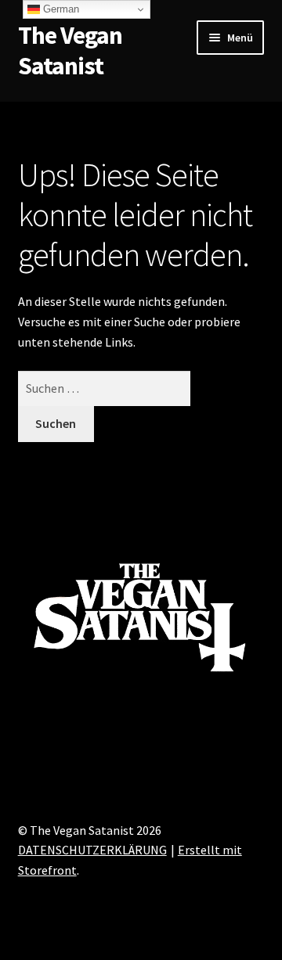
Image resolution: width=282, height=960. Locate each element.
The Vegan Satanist (70, 50)
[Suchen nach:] (104, 388)
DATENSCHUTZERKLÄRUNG (92, 850)
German (59, 9)
